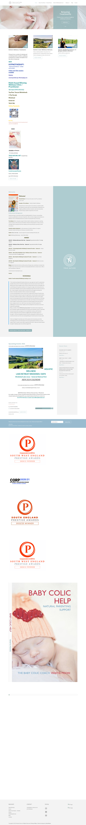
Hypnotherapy (12, 807)
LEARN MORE (23, 412)
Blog (72, 2)
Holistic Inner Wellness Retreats (43, 50)
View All (65, 22)
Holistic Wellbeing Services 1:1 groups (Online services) (67, 50)
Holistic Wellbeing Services (58, 2)
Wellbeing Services (12, 813)
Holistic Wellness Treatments (17, 50)
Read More (13, 178)
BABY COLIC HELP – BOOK (65, 358)
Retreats (67, 2)
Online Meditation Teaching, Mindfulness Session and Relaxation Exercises (66, 369)
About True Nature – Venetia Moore (45, 2)
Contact (75, 2)
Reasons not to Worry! (65, 350)
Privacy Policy (34, 823)
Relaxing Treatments (65, 13)
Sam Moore (48, 823)
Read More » (61, 355)
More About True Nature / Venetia (20, 330)
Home (36, 2)
